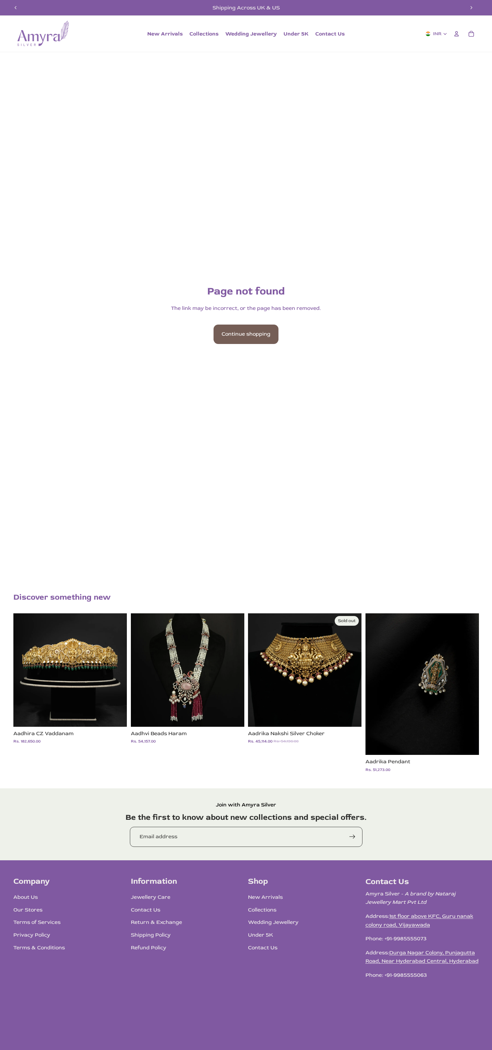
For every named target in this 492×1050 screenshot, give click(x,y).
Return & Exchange (156, 922)
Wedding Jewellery (273, 922)
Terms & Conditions (39, 947)
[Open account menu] (456, 33)
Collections (262, 909)
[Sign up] (352, 837)
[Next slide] (471, 7)
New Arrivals (265, 897)
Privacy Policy (31, 935)
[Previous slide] (15, 7)
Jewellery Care (150, 897)
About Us (25, 897)
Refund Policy (148, 947)
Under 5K (260, 935)
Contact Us (145, 909)
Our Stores (28, 909)
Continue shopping (246, 334)
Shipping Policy (151, 935)
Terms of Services (37, 922)
